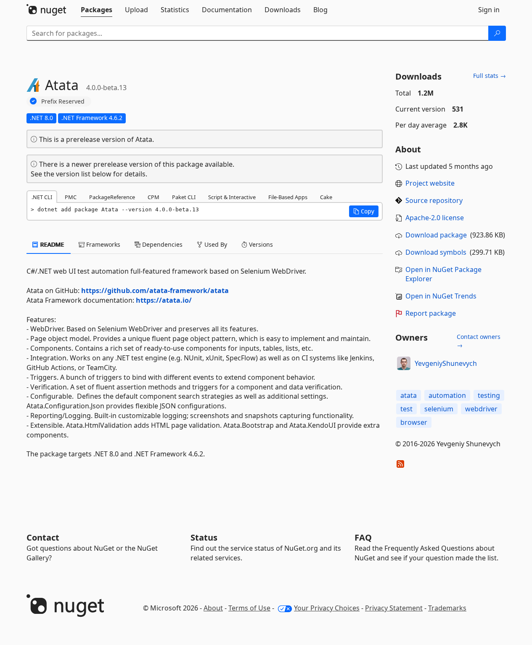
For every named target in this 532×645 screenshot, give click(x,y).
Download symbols (435, 252)
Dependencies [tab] (161, 244)
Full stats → (489, 76)
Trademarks (447, 608)
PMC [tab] (71, 197)
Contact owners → (478, 341)
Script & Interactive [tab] (232, 197)
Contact (42, 537)
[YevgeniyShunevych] (403, 363)
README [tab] (51, 244)
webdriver (481, 408)
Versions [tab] (260, 244)
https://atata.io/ (164, 300)
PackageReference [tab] (112, 197)
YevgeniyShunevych (446, 363)
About (213, 608)
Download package (436, 235)
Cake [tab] (326, 197)
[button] (363, 211)
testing (489, 395)
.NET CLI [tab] (42, 197)
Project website (430, 183)
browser (413, 422)
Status (204, 537)
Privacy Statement (394, 608)
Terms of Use (249, 608)
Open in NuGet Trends (440, 296)
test (406, 408)
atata (408, 395)
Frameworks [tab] (102, 244)
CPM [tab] (153, 197)
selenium (438, 408)
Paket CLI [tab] (184, 197)
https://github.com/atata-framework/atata (155, 290)
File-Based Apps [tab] (287, 197)
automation (447, 395)
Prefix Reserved (63, 101)
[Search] (497, 33)
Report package (430, 313)
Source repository (434, 200)
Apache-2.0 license (434, 217)
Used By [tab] (215, 244)
